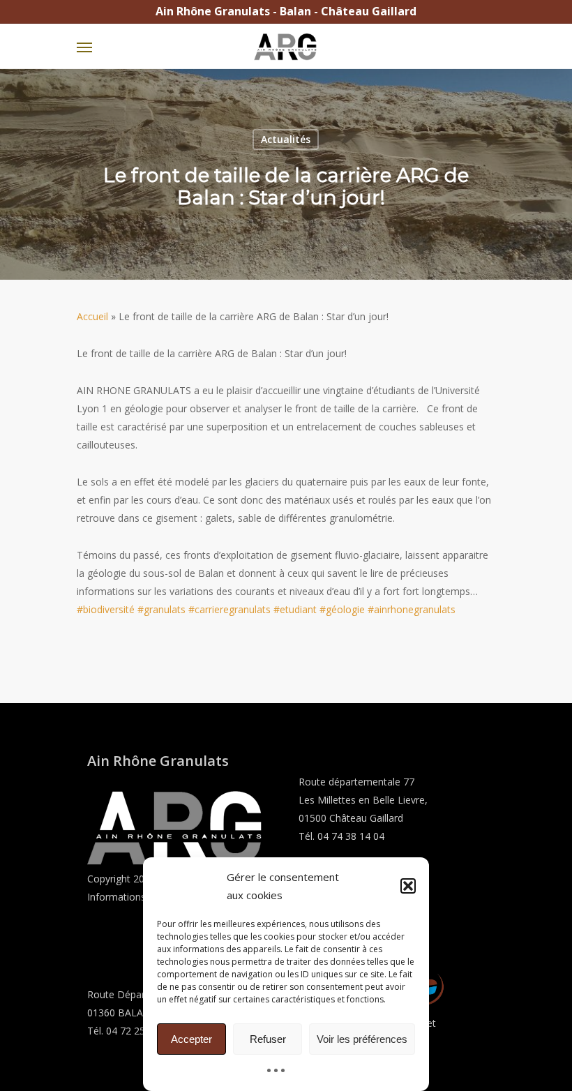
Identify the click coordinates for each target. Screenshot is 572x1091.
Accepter (191, 1039)
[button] (408, 886)
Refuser (268, 1039)
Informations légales (133, 896)
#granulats (161, 609)
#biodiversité (106, 609)
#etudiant (295, 609)
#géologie (342, 609)
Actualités (285, 139)
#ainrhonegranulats (412, 609)
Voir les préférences (362, 1039)
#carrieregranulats (229, 609)
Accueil (92, 316)
